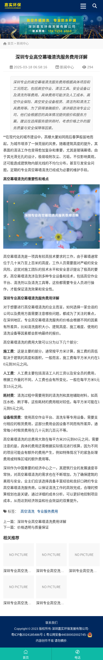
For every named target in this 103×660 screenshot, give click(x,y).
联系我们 (52, 623)
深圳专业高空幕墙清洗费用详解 (41, 522)
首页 (10, 43)
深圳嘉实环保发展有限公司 (70, 629)
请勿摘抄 (60, 641)
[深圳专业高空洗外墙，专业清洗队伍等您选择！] (18, 554)
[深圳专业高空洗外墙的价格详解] (18, 586)
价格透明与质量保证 (33, 527)
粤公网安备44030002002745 (66, 635)
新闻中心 (23, 43)
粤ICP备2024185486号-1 (28, 635)
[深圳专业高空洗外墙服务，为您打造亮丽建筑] (51, 554)
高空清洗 (27, 511)
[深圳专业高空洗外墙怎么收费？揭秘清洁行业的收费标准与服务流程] (51, 586)
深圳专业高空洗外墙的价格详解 (27, 603)
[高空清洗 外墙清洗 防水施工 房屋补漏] (19, 5)
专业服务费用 (47, 511)
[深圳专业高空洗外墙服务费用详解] (84, 554)
